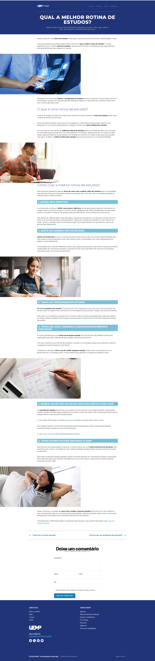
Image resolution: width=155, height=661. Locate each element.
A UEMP (91, 6)
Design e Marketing (87, 617)
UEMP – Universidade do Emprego (46, 656)
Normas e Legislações (88, 628)
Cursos (98, 6)
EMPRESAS (113, 6)
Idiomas (83, 612)
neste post (69, 420)
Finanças (83, 623)
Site (55, 582)
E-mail (80, 574)
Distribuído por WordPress (68, 656)
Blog (105, 6)
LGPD (31, 620)
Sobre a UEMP (34, 612)
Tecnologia (84, 620)
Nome (56, 574)
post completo (49, 434)
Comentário (58, 558)
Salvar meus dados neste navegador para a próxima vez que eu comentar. (75, 590)
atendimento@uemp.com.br (40, 636)
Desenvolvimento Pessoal (89, 614)
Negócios (83, 625)
